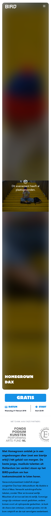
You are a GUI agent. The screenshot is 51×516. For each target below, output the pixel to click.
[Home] (8, 6)
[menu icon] (44, 6)
